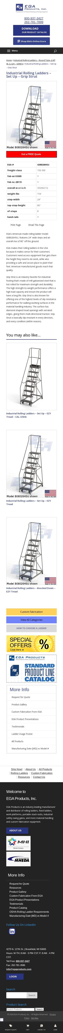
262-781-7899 (33, 22)
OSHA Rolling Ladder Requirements (29, 912)
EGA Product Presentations (25, 719)
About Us (15, 830)
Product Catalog (18, 908)
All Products (17, 741)
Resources (15, 887)
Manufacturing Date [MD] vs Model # (30, 748)
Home (9, 60)
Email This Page (36, 224)
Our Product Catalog (34, 30)
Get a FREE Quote (31, 154)
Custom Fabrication (31, 611)
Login (13, 976)
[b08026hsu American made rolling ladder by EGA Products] (31, 115)
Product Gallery (19, 704)
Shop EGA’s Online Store (33, 41)
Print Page (16, 224)
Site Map (34, 1018)
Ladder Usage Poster (22, 733)
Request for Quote (21, 697)
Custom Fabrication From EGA (27, 711)
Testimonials (18, 726)
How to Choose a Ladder (31, 628)
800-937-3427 (33, 18)
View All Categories (32, 619)
